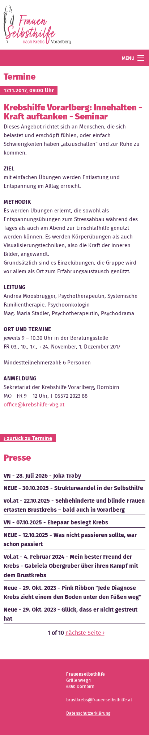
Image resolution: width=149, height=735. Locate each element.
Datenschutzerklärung (88, 713)
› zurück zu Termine (28, 438)
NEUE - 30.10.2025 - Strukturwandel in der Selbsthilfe (73, 488)
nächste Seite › (85, 633)
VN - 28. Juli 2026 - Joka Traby (42, 476)
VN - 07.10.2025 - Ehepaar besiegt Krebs (56, 522)
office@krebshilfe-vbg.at (34, 405)
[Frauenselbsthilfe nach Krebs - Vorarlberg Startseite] (37, 26)
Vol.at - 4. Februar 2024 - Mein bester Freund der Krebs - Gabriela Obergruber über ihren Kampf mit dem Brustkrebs (71, 566)
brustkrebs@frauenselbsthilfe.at (99, 700)
